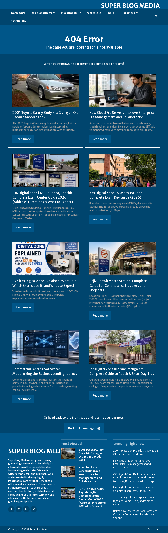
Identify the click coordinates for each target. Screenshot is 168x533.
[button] (156, 17)
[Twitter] (34, 509)
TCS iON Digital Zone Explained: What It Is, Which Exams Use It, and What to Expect (135, 501)
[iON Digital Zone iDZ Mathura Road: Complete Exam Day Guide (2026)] (122, 170)
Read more (23, 139)
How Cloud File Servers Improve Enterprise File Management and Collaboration (122, 114)
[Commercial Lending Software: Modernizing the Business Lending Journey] (45, 347)
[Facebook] (11, 509)
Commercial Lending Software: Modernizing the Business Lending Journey (44, 371)
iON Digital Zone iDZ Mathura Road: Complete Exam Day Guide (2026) (133, 489)
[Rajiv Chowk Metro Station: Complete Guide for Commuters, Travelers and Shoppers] (122, 259)
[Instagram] (19, 509)
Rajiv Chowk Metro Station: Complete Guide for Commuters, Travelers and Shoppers (118, 285)
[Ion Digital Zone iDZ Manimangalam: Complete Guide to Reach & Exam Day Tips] (122, 347)
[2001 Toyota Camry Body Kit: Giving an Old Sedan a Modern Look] (45, 90)
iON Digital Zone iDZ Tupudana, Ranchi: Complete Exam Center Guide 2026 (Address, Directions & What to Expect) (42, 197)
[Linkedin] (26, 509)
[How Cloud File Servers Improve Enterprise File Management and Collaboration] (122, 90)
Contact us (153, 529)
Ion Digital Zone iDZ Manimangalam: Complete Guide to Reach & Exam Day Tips (121, 371)
